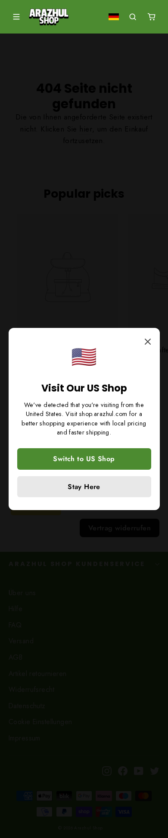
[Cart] (151, 16)
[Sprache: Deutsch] (113, 16)
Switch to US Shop (84, 459)
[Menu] (16, 16)
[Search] (132, 16)
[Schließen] (146, 340)
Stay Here (84, 487)
